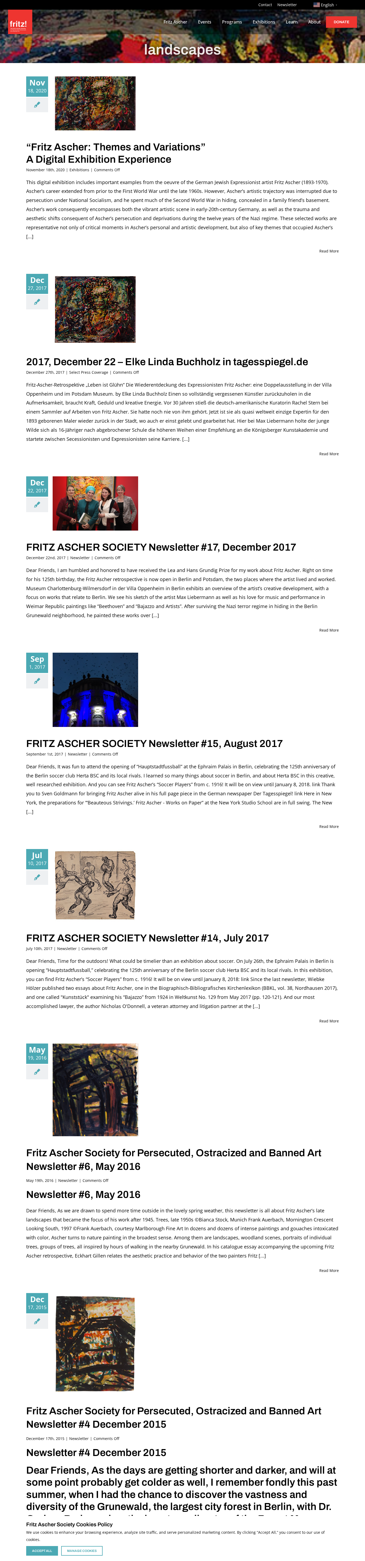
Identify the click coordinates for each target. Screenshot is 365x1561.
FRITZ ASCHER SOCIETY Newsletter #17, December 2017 (161, 547)
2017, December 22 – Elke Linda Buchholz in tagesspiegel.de (167, 361)
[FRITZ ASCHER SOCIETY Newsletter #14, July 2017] (95, 885)
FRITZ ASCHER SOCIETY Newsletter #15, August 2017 (154, 743)
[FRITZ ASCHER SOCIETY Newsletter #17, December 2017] (95, 503)
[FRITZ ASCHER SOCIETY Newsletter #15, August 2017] (95, 690)
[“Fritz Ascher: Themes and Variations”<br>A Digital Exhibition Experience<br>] (95, 103)
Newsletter (80, 557)
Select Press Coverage (88, 372)
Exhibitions (79, 169)
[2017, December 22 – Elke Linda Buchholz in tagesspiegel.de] (95, 309)
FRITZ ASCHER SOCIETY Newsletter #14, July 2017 (147, 938)
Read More (329, 251)
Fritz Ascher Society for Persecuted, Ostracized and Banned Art (173, 1152)
